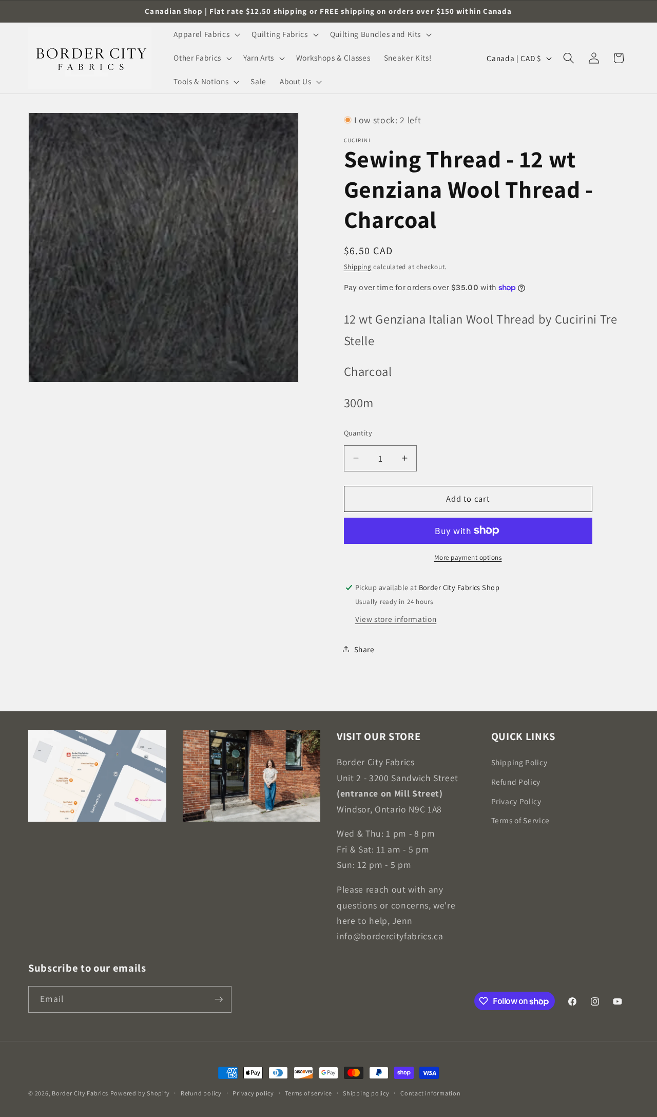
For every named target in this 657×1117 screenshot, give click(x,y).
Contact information (430, 1093)
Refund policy (201, 1093)
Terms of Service (520, 820)
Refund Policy (516, 782)
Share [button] (364, 649)
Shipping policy (366, 1093)
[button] (206, 34)
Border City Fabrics (80, 1093)
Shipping (358, 266)
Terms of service (308, 1093)
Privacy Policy (516, 801)
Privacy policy (253, 1093)
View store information (396, 619)
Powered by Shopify (140, 1093)
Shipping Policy (519, 762)
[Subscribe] (218, 999)
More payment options (468, 557)
